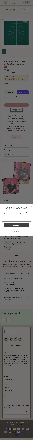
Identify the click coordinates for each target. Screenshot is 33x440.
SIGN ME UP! (16, 225)
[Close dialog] (31, 206)
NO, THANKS (16, 231)
